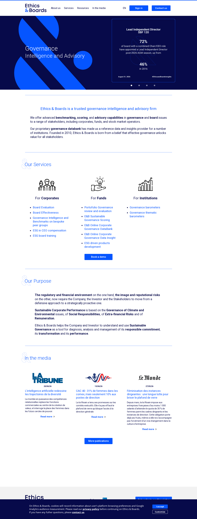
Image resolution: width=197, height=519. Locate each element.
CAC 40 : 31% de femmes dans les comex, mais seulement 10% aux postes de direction (97, 394)
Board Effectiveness (46, 212)
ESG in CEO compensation (49, 230)
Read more (46, 416)
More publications (98, 440)
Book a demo (98, 256)
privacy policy (91, 509)
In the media (99, 8)
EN (124, 8)
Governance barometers (145, 207)
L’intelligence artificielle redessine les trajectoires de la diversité (45, 392)
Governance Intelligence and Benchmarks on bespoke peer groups (50, 221)
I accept (160, 506)
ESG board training (44, 235)
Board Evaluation (43, 207)
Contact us (161, 8)
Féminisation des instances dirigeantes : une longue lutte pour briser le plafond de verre (147, 394)
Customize (160, 511)
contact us (78, 512)
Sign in (139, 8)
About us (55, 8)
